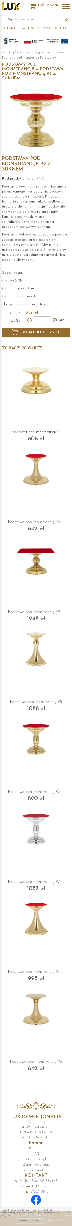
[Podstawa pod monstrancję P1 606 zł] (36, 379)
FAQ (36, 1153)
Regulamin (36, 1148)
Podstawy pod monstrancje (43, 52)
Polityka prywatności (36, 1170)
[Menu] (66, 7)
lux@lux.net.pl (36, 1186)
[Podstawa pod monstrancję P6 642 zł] (36, 1008)
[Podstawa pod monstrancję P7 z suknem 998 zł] (36, 918)
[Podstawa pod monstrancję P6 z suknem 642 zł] (36, 469)
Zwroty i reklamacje (36, 1164)
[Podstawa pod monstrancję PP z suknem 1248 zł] (36, 559)
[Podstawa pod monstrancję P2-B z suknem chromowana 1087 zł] (36, 828)
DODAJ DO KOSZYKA (40, 332)
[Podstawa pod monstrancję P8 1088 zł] (36, 648)
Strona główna (12, 52)
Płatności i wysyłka (36, 1159)
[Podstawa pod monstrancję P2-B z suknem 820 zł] (36, 738)
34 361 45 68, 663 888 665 (36, 1181)
